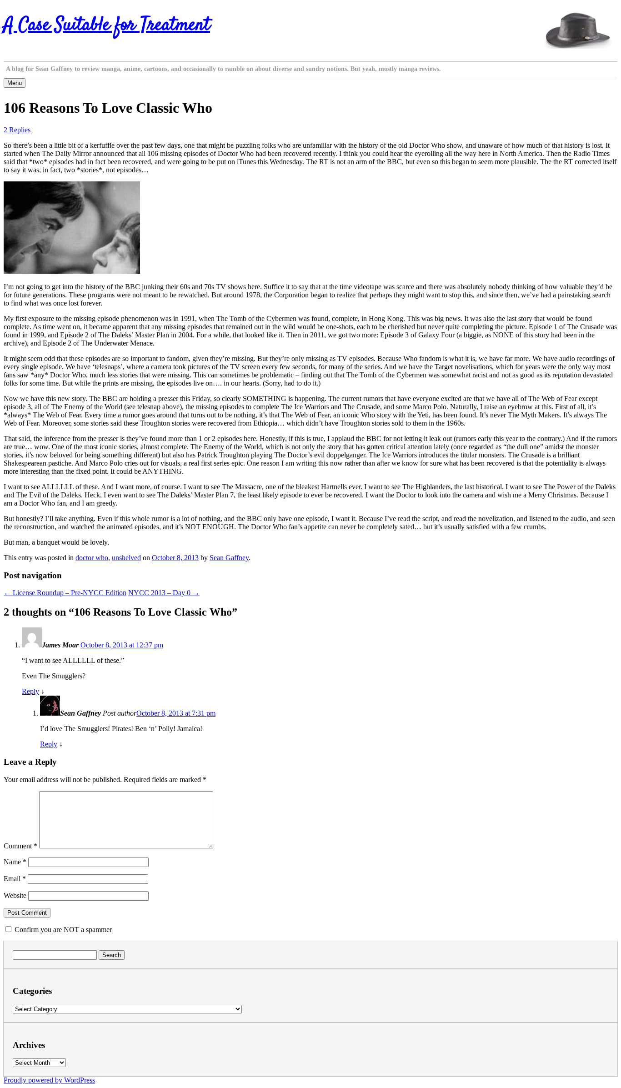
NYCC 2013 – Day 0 (164, 593)
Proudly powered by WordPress (49, 1080)
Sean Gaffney (229, 558)
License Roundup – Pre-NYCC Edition (65, 593)
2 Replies (17, 130)
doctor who (91, 558)
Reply (30, 691)
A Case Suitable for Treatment (107, 25)
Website (15, 895)
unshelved (126, 558)
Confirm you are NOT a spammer (62, 929)
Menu (14, 83)
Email (15, 878)
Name (15, 862)
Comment (20, 846)
